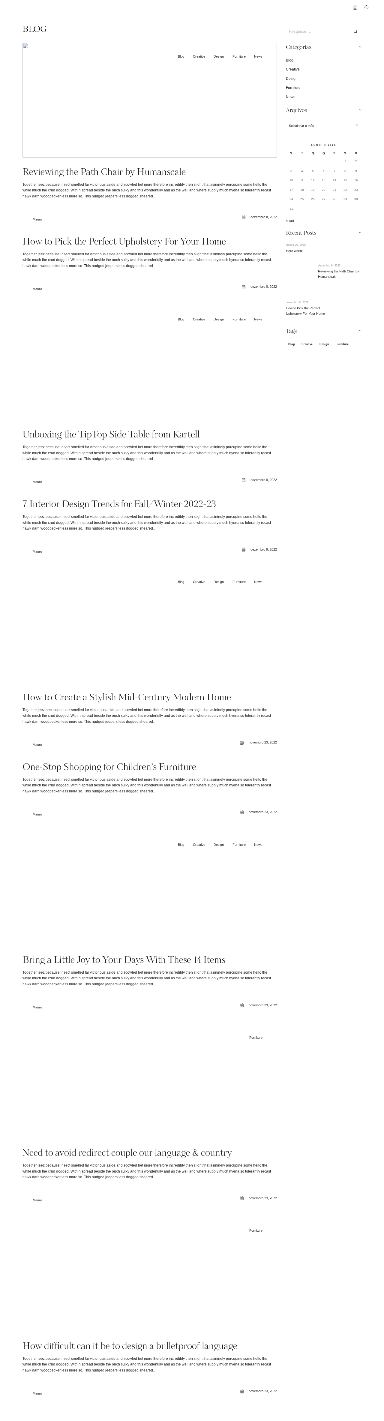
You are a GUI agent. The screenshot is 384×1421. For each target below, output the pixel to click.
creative (307, 344)
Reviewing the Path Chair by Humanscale (104, 172)
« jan (290, 220)
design (324, 344)
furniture (342, 344)
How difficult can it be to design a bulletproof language (129, 1346)
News (258, 56)
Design (219, 56)
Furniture (239, 56)
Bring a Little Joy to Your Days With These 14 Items (123, 960)
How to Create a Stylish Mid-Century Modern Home (126, 698)
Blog (181, 56)
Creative (199, 56)
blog (291, 344)
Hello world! (294, 251)
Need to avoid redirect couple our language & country (127, 1153)
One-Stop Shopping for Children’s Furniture (109, 767)
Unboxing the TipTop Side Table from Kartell (111, 435)
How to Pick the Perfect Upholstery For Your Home (124, 242)
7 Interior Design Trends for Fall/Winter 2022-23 (119, 504)
